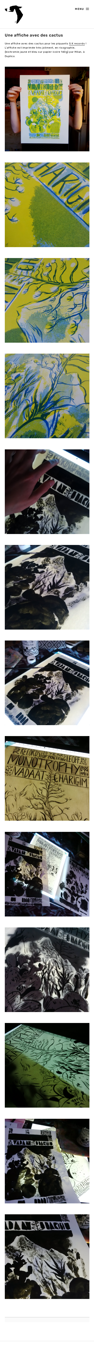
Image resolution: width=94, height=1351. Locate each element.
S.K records (77, 43)
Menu (79, 8)
